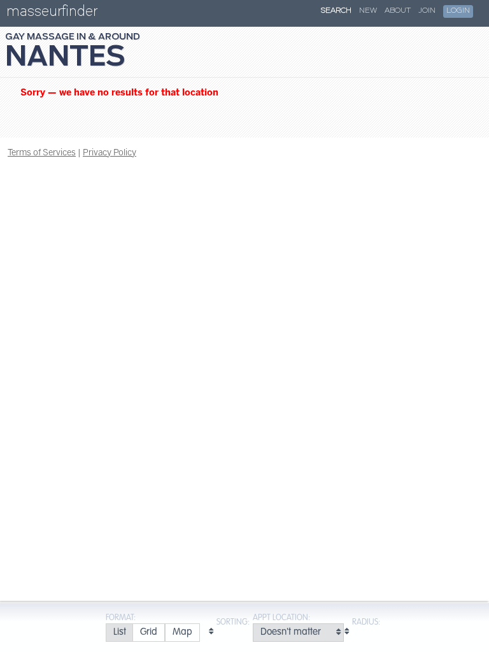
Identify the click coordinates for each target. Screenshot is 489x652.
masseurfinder (51, 14)
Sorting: (233, 622)
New (368, 11)
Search (336, 11)
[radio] (119, 632)
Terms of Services (42, 152)
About (398, 11)
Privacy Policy (109, 152)
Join (427, 11)
